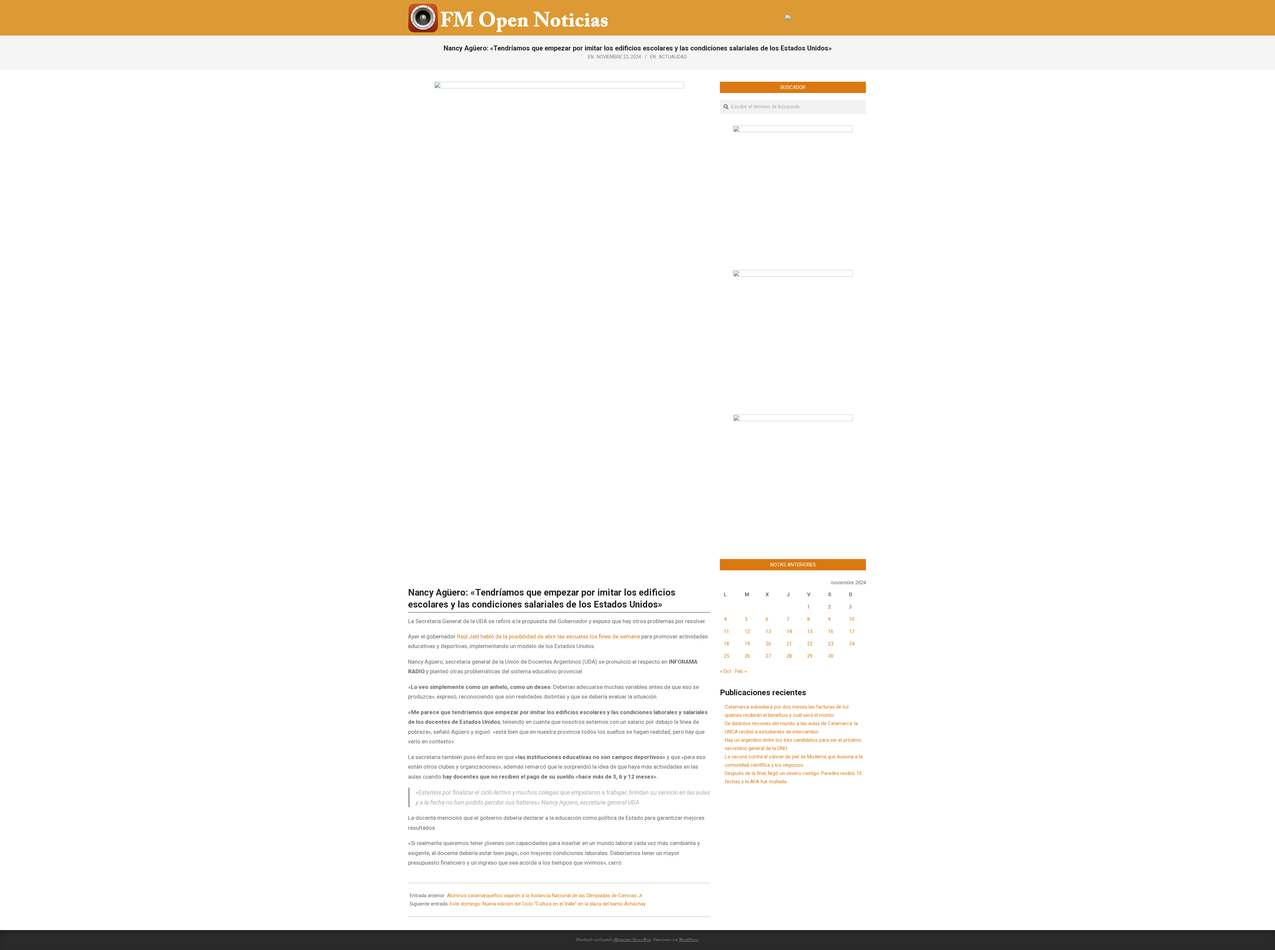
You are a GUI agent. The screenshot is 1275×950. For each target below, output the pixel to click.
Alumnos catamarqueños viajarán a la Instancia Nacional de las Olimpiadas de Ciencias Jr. (545, 896)
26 (747, 656)
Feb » (741, 671)
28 (789, 656)
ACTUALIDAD (673, 56)
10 (851, 619)
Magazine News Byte (632, 939)
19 (747, 644)
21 (789, 644)
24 (851, 644)
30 (830, 656)
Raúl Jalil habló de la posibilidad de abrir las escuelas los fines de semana (548, 636)
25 (726, 656)
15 (809, 631)
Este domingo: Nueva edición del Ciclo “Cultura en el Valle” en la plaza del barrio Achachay (548, 904)
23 (830, 644)
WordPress (688, 939)
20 (768, 644)
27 (768, 656)
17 (851, 631)
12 (747, 631)
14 (789, 631)
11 (726, 631)
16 (830, 631)
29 (809, 656)
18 (726, 644)
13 (768, 631)
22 (809, 644)
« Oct (725, 671)
